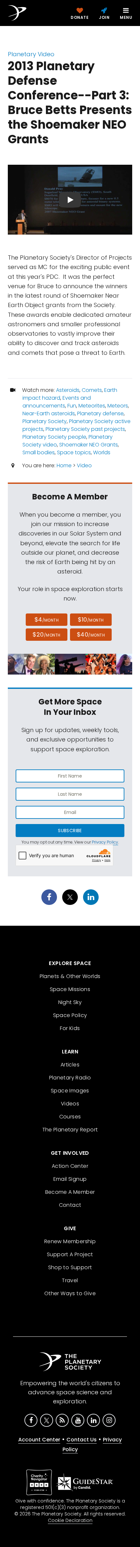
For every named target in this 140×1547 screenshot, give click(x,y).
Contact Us (81, 1439)
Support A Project (70, 1254)
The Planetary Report (70, 1129)
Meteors (117, 405)
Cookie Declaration (70, 1520)
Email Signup (70, 1179)
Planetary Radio (70, 1077)
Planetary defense (100, 413)
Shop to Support (70, 1267)
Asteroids (67, 390)
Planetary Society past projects (85, 429)
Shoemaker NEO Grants (88, 444)
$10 (91, 619)
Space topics (74, 452)
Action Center (70, 1166)
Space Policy (70, 1015)
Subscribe (70, 830)
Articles (70, 1064)
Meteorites (91, 405)
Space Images (70, 1090)
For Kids (70, 1028)
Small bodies (38, 452)
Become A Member (70, 1192)
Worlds (101, 452)
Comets (92, 390)
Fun (71, 405)
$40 (91, 634)
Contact (70, 1205)
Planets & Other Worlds (70, 976)
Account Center (39, 1439)
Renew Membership (70, 1241)
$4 (47, 619)
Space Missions (70, 989)
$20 (46, 634)
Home (64, 465)
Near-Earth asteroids (48, 413)
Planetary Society (44, 421)
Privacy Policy (105, 842)
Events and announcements (56, 401)
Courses (70, 1116)
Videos (70, 1103)
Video (84, 465)
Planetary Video (31, 54)
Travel (70, 1280)
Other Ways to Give (70, 1293)
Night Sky (70, 1002)
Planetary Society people (54, 437)
